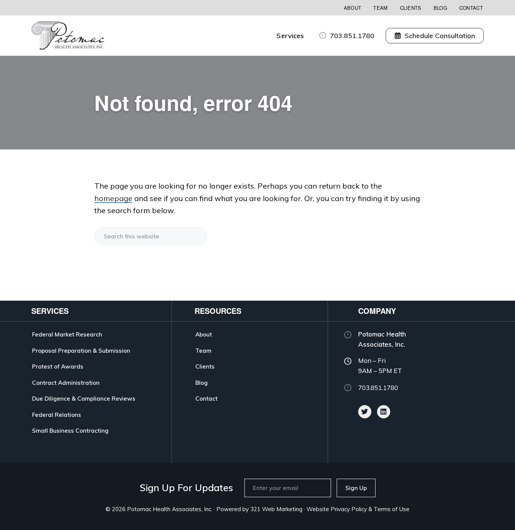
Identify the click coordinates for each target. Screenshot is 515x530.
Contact (471, 7)
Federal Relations (56, 414)
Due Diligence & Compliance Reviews (83, 398)
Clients (411, 7)
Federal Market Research (67, 334)
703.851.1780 (352, 35)
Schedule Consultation (440, 35)
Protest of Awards (57, 366)
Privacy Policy (349, 509)
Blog (440, 7)
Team (380, 7)
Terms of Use (391, 509)
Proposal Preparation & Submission (81, 350)
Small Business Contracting (70, 430)
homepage (113, 198)
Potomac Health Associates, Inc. (169, 509)
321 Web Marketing (276, 509)
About (353, 7)
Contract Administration (66, 382)
